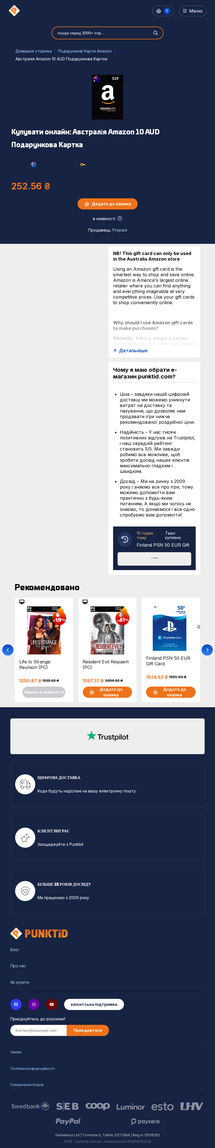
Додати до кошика (111, 203)
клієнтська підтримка (94, 1004)
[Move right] (207, 650)
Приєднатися (87, 1030)
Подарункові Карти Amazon (85, 51)
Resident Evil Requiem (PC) (106, 664)
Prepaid (120, 230)
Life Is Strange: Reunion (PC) (35, 664)
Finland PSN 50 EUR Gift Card (168, 660)
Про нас (18, 966)
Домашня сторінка (33, 51)
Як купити (19, 982)
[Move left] (7, 650)
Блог (14, 949)
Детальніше (133, 350)
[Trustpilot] (154, 558)
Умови (15, 1052)
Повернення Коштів (27, 1085)
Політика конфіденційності (32, 1068)
